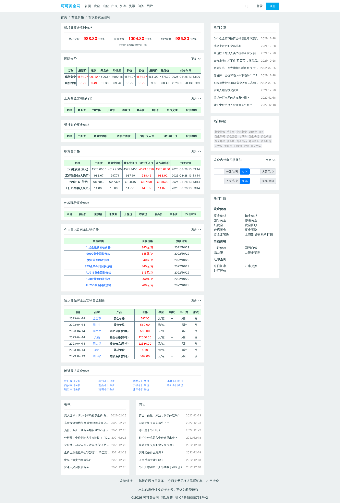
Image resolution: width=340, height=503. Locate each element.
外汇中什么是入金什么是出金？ (158, 437)
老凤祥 (243, 136)
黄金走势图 (221, 234)
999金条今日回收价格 (98, 266)
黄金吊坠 (256, 145)
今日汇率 (220, 266)
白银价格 (220, 248)
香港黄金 (251, 220)
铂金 (106, 6)
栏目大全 (212, 481)
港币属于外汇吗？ (150, 430)
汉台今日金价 (72, 381)
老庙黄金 (254, 141)
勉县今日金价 (106, 385)
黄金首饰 (220, 131)
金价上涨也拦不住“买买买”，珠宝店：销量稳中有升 (87, 452)
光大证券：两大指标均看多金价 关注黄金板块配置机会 (87, 415)
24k (246, 145)
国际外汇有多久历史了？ (154, 422)
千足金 (231, 131)
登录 (259, 6)
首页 (88, 6)
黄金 (97, 6)
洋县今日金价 (175, 381)
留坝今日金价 (106, 389)
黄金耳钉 (220, 141)
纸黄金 (218, 225)
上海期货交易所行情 (259, 234)
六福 (97, 337)
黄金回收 (251, 225)
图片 (150, 6)
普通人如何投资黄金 (76, 467)
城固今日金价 (141, 381)
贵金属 (228, 145)
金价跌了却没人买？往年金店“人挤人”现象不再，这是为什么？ (87, 445)
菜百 (97, 349)
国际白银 (251, 248)
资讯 (132, 6)
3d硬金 (253, 131)
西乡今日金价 (72, 385)
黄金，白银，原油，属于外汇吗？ (159, 415)
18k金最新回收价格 (98, 278)
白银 (114, 6)
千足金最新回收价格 (98, 247)
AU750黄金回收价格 (98, 285)
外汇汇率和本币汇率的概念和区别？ (161, 467)
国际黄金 (220, 220)
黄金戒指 (254, 136)
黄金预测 (251, 230)
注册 (272, 6)
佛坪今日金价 (141, 389)
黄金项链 (266, 136)
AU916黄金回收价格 (98, 272)
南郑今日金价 (106, 381)
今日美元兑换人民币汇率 (185, 481)
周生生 (97, 324)
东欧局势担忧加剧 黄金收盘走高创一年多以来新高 (87, 422)
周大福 (97, 343)
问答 (141, 6)
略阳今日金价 (175, 385)
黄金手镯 (220, 136)
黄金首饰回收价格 (98, 260)
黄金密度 (232, 136)
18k (261, 131)
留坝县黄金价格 (99, 17)
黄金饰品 (242, 141)
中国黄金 (242, 131)
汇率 (123, 6)
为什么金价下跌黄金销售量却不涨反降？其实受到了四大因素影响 (87, 430)
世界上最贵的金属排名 (78, 459)
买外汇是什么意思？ (151, 452)
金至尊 (97, 318)
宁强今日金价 (141, 385)
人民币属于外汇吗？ (151, 459)
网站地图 (167, 497)
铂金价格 (251, 215)
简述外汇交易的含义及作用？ (157, 445)
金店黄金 (220, 230)
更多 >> (196, 58)
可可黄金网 (70, 6)
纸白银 (218, 252)
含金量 (231, 141)
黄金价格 (77, 17)
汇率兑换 (251, 266)
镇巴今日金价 (72, 389)
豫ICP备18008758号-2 (191, 497)
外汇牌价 (220, 271)
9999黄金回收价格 (98, 253)
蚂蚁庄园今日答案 (151, 481)
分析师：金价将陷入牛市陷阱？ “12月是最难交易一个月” (87, 437)
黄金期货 (266, 141)
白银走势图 (253, 252)
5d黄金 (238, 145)
